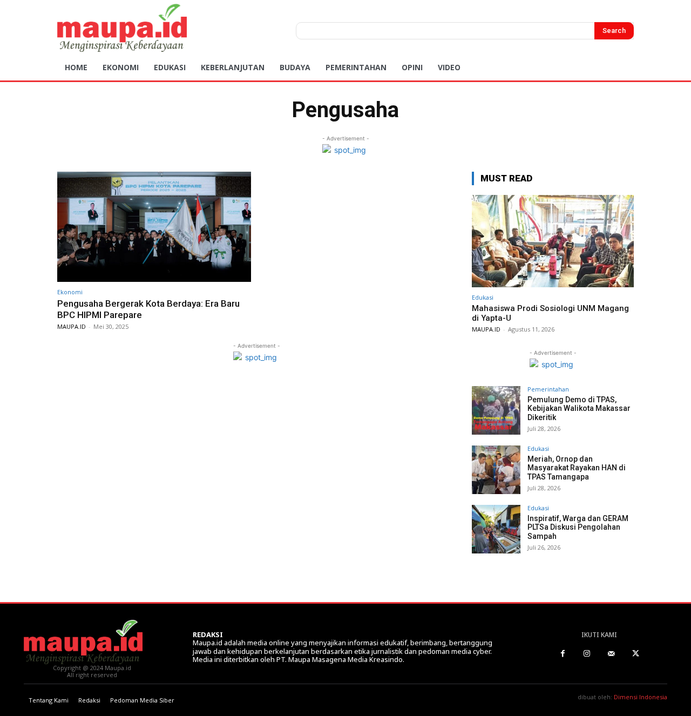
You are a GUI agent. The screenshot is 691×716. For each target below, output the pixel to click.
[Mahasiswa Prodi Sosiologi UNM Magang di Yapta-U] (553, 241)
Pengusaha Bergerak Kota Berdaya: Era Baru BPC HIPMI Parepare (148, 309)
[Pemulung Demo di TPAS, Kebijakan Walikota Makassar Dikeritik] (496, 410)
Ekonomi (70, 292)
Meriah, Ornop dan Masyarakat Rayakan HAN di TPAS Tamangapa (576, 468)
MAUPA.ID (71, 326)
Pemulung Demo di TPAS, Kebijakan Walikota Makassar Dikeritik (579, 408)
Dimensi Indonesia (640, 697)
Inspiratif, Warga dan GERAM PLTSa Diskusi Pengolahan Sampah (577, 527)
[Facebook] (562, 653)
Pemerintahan (548, 389)
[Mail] (611, 653)
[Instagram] (587, 653)
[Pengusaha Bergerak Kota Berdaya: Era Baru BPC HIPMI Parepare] (154, 227)
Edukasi (482, 297)
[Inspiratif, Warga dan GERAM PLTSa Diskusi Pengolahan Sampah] (496, 529)
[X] (635, 653)
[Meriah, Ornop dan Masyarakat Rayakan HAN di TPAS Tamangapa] (496, 469)
